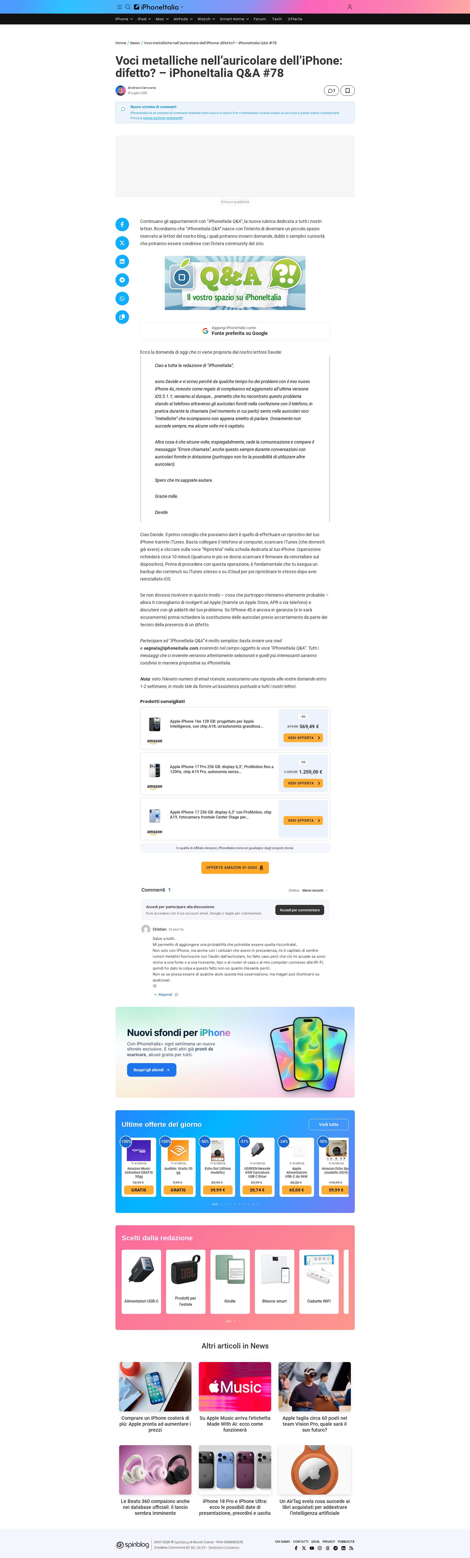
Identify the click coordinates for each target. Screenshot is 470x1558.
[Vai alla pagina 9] (253, 1204)
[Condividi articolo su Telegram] (122, 280)
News (135, 42)
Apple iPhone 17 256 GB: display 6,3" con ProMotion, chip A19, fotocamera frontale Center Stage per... (220, 814)
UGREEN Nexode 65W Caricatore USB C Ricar (257, 1172)
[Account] (350, 7)
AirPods (181, 19)
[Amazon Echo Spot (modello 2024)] (336, 1150)
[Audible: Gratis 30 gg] (178, 1150)
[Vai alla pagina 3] (226, 1204)
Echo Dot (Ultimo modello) (218, 1170)
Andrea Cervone (142, 87)
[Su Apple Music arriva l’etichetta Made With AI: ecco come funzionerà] (235, 1386)
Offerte (295, 19)
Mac (160, 19)
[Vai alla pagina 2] (222, 1204)
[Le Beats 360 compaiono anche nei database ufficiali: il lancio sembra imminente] (155, 1470)
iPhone (122, 19)
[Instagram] (320, 1548)
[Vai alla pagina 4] (231, 1204)
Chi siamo (282, 1541)
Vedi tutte (328, 1124)
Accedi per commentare (300, 910)
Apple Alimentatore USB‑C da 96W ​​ (296, 1172)
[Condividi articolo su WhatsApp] (122, 298)
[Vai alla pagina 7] (244, 1204)
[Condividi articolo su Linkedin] (122, 261)
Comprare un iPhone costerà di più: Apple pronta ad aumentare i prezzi (155, 1424)
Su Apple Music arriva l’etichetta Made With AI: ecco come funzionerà (235, 1424)
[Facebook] (296, 1548)
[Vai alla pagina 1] (215, 1204)
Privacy (329, 1541)
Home (120, 42)
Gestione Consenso (224, 1547)
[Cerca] (128, 7)
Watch (204, 19)
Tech (277, 19)
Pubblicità (346, 1541)
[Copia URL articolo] (122, 317)
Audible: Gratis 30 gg (178, 1170)
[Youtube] (312, 1548)
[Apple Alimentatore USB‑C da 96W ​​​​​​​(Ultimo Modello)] (297, 1150)
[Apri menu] (181, 6)
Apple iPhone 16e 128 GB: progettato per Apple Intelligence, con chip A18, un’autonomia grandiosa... (216, 724)
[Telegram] (335, 1548)
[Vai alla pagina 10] (257, 1204)
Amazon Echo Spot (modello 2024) (336, 1170)
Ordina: (294, 890)
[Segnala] (176, 994)
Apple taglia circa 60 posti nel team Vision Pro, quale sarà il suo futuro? (314, 1424)
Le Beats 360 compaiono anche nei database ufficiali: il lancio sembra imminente (155, 1507)
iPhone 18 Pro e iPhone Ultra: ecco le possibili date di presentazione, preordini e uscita (235, 1507)
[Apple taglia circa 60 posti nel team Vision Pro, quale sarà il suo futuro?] (315, 1386)
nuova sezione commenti (162, 118)
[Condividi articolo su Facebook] (122, 224)
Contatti (300, 1541)
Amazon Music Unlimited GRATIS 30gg (139, 1172)
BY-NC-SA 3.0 (196, 1547)
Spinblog (181, 1542)
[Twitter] (304, 1548)
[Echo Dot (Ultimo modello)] (218, 1150)
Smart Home (232, 19)
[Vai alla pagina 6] (240, 1204)
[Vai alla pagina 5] (235, 1204)
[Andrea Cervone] (120, 90)
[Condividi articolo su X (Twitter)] (122, 243)
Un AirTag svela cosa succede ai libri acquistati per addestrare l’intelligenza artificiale (315, 1507)
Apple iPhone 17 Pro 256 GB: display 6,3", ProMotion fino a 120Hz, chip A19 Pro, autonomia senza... (222, 769)
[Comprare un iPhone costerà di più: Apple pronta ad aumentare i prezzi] (155, 1386)
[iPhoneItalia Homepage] (156, 6)
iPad (142, 19)
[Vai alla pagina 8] (248, 1204)
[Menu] (119, 7)
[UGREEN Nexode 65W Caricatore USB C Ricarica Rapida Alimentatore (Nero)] (257, 1150)
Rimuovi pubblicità (235, 202)
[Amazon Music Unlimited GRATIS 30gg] (139, 1150)
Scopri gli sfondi (148, 1069)
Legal (315, 1541)
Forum (260, 19)
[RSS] (351, 1548)
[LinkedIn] (343, 1548)
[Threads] (327, 1548)
